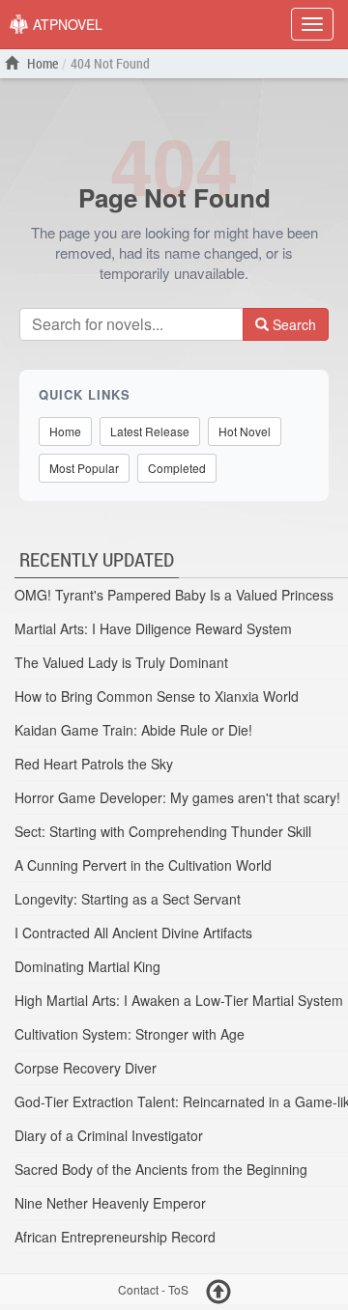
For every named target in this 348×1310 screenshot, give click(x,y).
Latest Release (149, 431)
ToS (178, 1290)
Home (41, 63)
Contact (138, 1290)
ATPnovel (65, 24)
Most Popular (84, 468)
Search (292, 324)
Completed (177, 468)
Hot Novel (244, 431)
